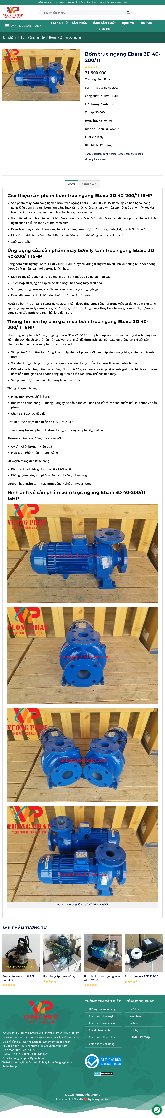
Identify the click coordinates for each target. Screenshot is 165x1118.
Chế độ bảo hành (99, 1030)
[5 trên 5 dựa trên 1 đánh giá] (124, 67)
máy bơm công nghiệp (41, 203)
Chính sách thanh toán (102, 1037)
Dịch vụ (128, 23)
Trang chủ (59, 23)
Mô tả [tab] (72, 184)
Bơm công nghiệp (33, 37)
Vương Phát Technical (22, 484)
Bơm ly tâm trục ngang (65, 37)
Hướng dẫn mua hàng (102, 1009)
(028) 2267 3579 (25, 1050)
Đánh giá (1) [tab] (89, 184)
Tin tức (146, 23)
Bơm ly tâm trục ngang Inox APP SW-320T (102, 978)
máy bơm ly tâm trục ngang (99, 250)
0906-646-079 (39, 1054)
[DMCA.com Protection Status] (103, 1073)
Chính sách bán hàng (101, 1044)
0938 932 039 (64, 422)
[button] (23, 26)
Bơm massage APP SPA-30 (141, 976)
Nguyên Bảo (100, 1099)
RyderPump (83, 484)
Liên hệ (104, 28)
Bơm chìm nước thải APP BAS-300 (18, 978)
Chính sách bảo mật (101, 1016)
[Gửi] (128, 13)
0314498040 (22, 1037)
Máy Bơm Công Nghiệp (56, 484)
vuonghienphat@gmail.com (87, 430)
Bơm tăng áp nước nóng (59, 976)
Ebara (103, 159)
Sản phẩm (80, 23)
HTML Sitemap (139, 1037)
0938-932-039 (21, 1054)
